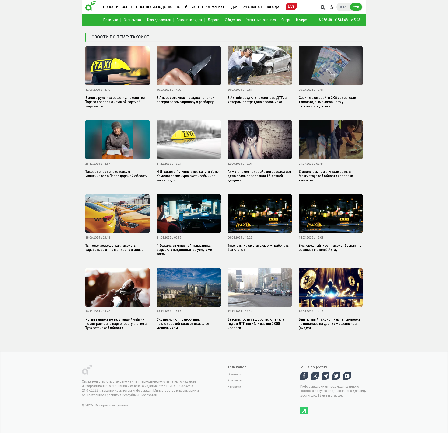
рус (356, 7)
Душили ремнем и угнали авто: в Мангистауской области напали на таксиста (326, 176)
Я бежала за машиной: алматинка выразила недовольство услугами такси (184, 250)
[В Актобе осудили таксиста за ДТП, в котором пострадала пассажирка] (260, 67)
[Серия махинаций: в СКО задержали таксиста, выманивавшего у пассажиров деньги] (331, 67)
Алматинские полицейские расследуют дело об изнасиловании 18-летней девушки (259, 176)
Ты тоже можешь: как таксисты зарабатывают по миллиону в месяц (114, 248)
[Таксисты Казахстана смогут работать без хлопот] (260, 214)
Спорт (285, 20)
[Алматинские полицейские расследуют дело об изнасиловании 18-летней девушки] (260, 140)
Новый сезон (187, 7)
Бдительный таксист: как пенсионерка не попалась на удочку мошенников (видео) (329, 324)
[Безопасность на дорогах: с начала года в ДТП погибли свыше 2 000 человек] (260, 288)
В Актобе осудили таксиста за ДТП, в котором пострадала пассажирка (257, 100)
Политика (110, 20)
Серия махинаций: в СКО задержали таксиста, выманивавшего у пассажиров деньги (327, 102)
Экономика (132, 20)
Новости (111, 7)
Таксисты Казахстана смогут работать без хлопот (258, 248)
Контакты (235, 380)
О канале (235, 374)
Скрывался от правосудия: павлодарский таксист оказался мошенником (183, 324)
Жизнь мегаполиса (261, 20)
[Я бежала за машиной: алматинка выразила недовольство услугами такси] (189, 214)
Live (291, 6)
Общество (233, 20)
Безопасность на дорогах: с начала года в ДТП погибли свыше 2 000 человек (256, 324)
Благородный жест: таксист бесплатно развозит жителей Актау (330, 248)
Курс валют (252, 7)
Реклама (234, 386)
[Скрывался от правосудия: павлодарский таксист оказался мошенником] (189, 288)
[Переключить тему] (332, 7)
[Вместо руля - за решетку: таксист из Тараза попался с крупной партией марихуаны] (117, 67)
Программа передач (220, 7)
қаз (343, 7)
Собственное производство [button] (147, 7)
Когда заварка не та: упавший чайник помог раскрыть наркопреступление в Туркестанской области (116, 324)
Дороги (213, 20)
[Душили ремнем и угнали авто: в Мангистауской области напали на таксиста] (331, 140)
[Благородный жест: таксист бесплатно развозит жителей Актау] (331, 214)
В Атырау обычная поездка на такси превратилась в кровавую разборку (185, 100)
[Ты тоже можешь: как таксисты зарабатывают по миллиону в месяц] (117, 214)
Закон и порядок (189, 20)
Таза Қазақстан (159, 20)
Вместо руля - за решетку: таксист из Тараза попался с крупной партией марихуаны (115, 102)
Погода (272, 7)
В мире (301, 20)
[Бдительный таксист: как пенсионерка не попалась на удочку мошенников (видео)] (331, 288)
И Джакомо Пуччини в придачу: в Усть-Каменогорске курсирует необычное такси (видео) (188, 176)
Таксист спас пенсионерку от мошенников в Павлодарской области (116, 174)
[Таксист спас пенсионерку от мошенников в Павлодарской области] (117, 140)
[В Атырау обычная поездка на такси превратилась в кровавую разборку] (189, 67)
